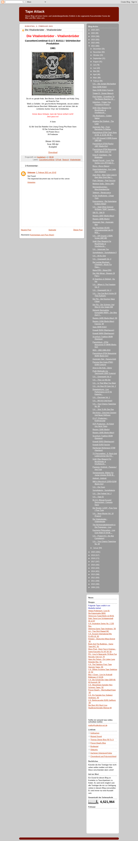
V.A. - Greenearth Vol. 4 (102, 259)
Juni (95, 68)
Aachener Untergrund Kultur (101, 753)
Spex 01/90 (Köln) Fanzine (103, 90)
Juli (94, 65)
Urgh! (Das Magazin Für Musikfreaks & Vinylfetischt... (102, 110)
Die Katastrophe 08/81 (97, 613)
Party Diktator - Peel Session (104, 181)
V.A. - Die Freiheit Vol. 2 (102, 494)
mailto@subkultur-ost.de (97, 725)
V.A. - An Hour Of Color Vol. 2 (104, 386)
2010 (93, 584)
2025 (93, 33)
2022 (93, 43)
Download (52, 152)
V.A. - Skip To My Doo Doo (103, 409)
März (95, 78)
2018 (93, 558)
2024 (93, 36)
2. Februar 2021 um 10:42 (46, 172)
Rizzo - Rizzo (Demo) (101, 166)
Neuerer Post (26, 230)
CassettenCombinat (46, 160)
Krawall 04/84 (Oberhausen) (103, 333)
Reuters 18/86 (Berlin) (101, 219)
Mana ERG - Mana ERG (102, 270)
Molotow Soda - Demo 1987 (103, 184)
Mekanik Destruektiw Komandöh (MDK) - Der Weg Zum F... (105, 312)
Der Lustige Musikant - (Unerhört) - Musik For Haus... (102, 264)
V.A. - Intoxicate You (101, 249)
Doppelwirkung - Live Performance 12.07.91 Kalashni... (102, 392)
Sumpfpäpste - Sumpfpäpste (104, 490)
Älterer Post (78, 230)
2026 (93, 30)
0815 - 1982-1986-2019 (101, 350)
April (95, 74)
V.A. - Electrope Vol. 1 (101, 397)
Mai (94, 71)
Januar (96, 548)
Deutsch (65, 160)
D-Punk (58, 160)
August (96, 62)
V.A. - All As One (99, 256)
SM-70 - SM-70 (98, 213)
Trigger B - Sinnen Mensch (103, 93)
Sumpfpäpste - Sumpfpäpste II (105, 253)
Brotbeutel (94, 746)
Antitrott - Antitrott (99, 478)
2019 (93, 555)
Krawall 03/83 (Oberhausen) (103, 442)
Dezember (97, 49)
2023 (93, 40)
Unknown (31, 172)
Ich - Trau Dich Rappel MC (98, 631)
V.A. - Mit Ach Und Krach (102, 401)
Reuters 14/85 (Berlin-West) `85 (105, 318)
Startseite (52, 230)
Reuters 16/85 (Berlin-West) (103, 433)
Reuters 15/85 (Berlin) (101, 430)
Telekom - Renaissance (102, 193)
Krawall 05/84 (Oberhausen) (103, 330)
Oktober (96, 55)
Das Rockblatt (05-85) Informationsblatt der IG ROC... (103, 230)
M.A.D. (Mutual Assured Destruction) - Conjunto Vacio (103, 502)
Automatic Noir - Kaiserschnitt (104, 359)
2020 (93, 552)
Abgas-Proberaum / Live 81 (99, 611)
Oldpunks (94, 750)
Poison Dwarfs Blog (98, 743)
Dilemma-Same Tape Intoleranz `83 (102, 629)
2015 (93, 568)
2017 (93, 562)
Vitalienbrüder (75, 160)
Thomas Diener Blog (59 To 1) (102, 740)
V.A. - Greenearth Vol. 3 (102, 290)
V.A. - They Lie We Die (102, 380)
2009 (93, 587)
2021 (93, 46)
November (97, 52)
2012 (93, 578)
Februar (96, 81)
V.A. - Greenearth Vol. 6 (102, 377)
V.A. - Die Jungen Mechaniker (104, 84)
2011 (93, 581)
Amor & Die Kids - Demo (102, 368)
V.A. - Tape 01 (98, 497)
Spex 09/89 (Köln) (100, 327)
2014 (93, 571)
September (97, 58)
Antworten (31, 182)
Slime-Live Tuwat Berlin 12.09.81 (101, 616)
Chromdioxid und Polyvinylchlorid (103, 756)
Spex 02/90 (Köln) (100, 87)
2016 (93, 565)
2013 (93, 574)
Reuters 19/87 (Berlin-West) (103, 216)
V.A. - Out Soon (99, 487)
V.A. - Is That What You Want (104, 383)
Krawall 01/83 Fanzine (101, 445)
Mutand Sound (96, 736)
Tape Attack (34, 11)
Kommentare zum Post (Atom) (42, 235)
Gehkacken (94, 733)
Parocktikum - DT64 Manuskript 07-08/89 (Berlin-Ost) (105, 344)
